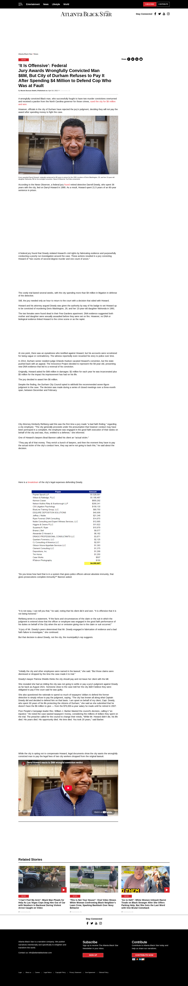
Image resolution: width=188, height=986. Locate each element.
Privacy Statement (75, 972)
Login (20, 972)
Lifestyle (56, 4)
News (46, 4)
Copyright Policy (60, 972)
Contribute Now (144, 955)
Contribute (163, 4)
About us (28, 972)
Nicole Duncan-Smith (28, 90)
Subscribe (149, 4)
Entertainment (33, 4)
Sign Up (93, 955)
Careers (37, 972)
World (66, 4)
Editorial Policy (103, 972)
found (67, 184)
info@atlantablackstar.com (40, 953)
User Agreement (90, 972)
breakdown (33, 482)
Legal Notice (48, 972)
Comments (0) (65, 90)
